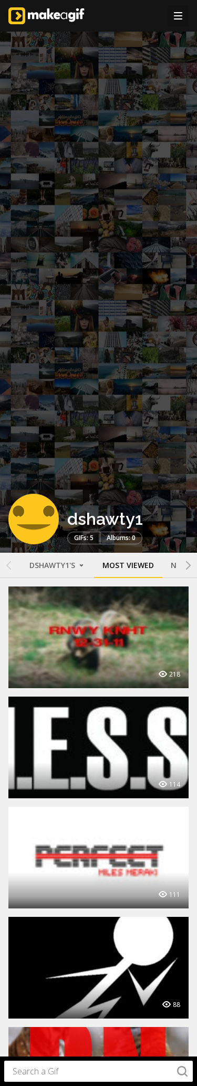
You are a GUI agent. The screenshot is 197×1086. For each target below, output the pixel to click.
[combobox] (98, 1071)
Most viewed (128, 565)
